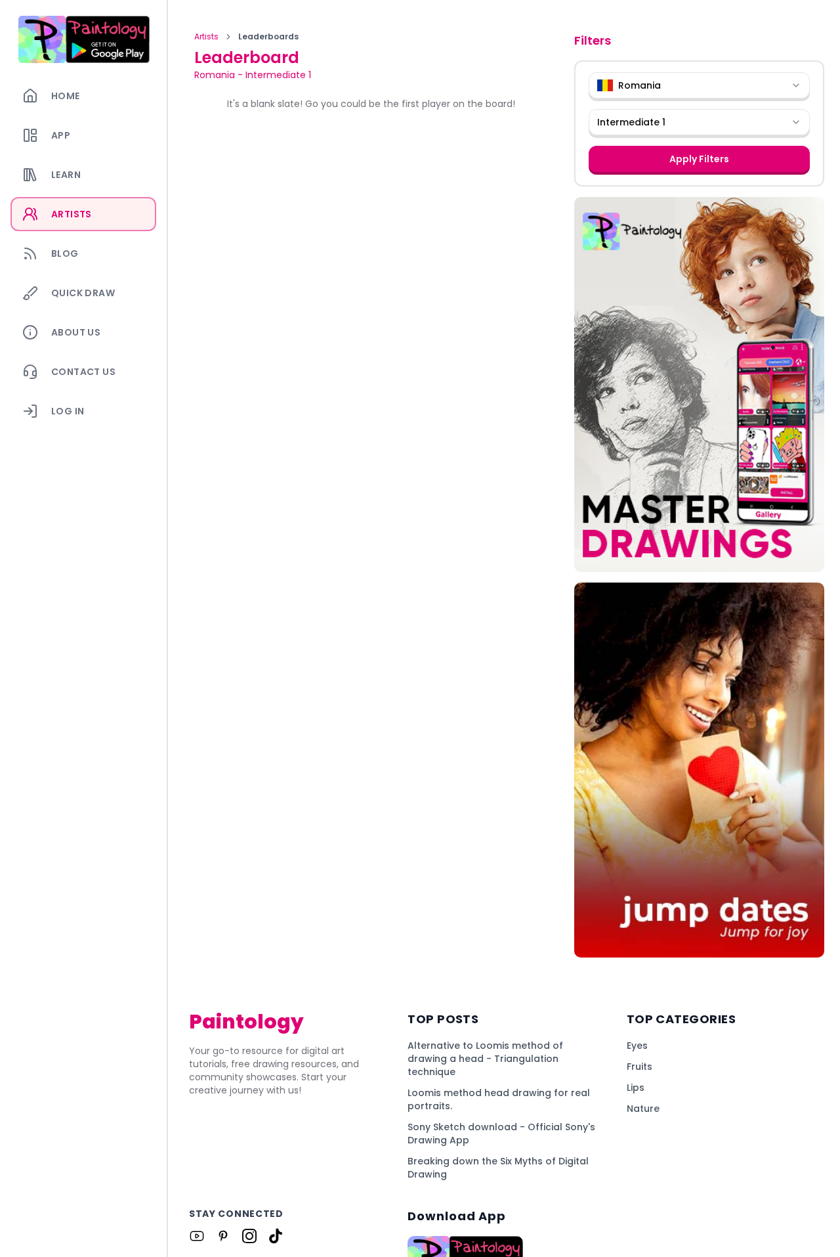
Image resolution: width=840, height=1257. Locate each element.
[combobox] (699, 85)
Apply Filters (699, 158)
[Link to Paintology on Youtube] (197, 1236)
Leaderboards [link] (268, 37)
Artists (206, 37)
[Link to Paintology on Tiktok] (276, 1236)
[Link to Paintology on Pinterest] (223, 1236)
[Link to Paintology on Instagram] (249, 1236)
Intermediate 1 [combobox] (631, 122)
